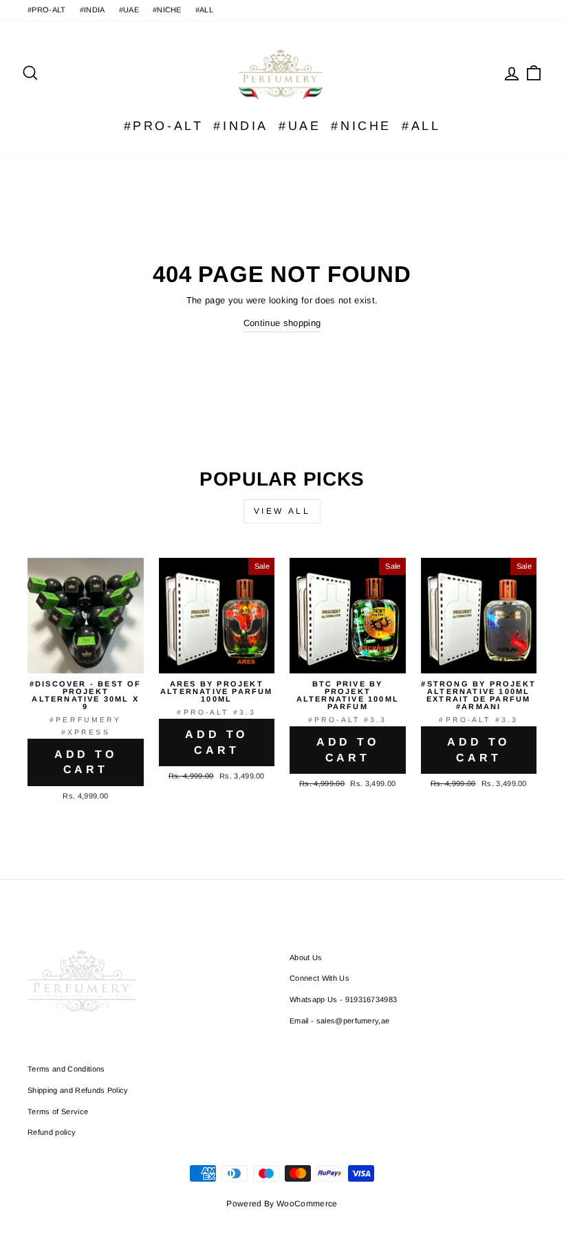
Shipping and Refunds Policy (78, 1090)
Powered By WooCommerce (281, 1203)
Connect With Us (319, 978)
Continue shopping (282, 323)
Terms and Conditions (66, 1069)
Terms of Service (58, 1111)
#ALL (204, 10)
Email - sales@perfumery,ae (339, 1021)
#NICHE (167, 10)
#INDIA (92, 10)
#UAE (129, 10)
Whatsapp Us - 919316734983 (343, 999)
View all (282, 511)
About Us (306, 957)
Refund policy (52, 1132)
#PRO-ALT (47, 10)
